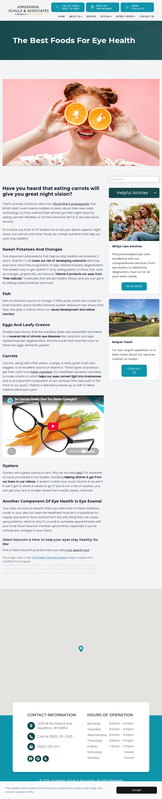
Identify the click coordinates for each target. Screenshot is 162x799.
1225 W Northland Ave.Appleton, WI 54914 (55, 725)
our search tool (78, 550)
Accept (136, 790)
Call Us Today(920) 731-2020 (70, 7)
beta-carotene (41, 372)
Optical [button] (105, 16)
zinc (79, 473)
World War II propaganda (71, 204)
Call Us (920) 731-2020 (54, 736)
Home (62, 16)
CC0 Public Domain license (49, 557)
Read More (134, 286)
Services (91, 16)
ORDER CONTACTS (137, 7)
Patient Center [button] (124, 16)
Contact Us (147, 16)
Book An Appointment (104, 7)
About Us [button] (74, 16)
